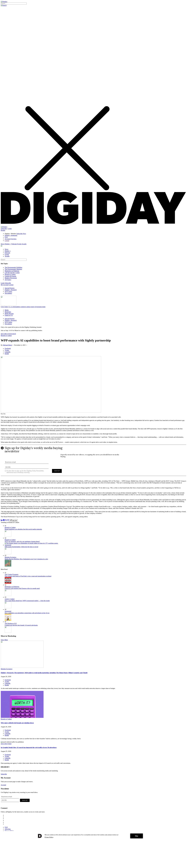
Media (7, 310)
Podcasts (14, 244)
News (2, 244)
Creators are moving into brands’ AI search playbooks (21, 625)
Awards (24, 244)
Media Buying (9, 313)
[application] (93, 836)
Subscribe (4, 228)
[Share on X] (6, 520)
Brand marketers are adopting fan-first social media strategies (23, 529)
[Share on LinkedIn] (2, 520)
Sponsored (8, 545)
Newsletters (8, 293)
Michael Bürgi (7, 345)
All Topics (8, 279)
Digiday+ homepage (11, 235)
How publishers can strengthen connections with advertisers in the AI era (27, 613)
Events (19, 244)
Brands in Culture (10, 274)
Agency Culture (10, 599)
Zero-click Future (6, 744)
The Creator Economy (11, 574)
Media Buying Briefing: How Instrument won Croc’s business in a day (26, 559)
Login (10, 228)
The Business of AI (11, 623)
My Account (4, 285)
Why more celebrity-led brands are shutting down (17, 723)
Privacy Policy (9, 831)
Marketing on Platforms (12, 271)
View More (4, 640)
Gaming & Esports (10, 276)
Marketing (8, 312)
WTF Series (8, 291)
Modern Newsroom (11, 278)
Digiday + (8, 244)
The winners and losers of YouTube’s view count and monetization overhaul (28, 576)
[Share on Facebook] (4, 520)
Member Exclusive (10, 557)
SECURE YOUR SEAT (8, 334)
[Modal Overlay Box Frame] (93, 462)
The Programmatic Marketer (13, 269)
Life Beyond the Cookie (12, 272)
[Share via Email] (8, 520)
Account (3, 785)
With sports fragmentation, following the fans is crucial (21, 547)
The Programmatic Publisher (13, 267)
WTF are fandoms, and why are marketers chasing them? (22, 541)
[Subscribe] (4, 227)
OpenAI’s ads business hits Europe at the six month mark (22, 588)
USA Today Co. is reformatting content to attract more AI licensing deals (23, 307)
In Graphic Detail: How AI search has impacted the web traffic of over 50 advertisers (29, 747)
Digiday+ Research (11, 290)
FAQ (6, 237)
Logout (7, 240)
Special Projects (9, 288)
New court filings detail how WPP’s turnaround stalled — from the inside (27, 600)
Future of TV (9, 315)
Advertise (8, 829)
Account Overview (10, 239)
